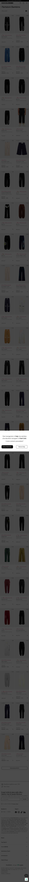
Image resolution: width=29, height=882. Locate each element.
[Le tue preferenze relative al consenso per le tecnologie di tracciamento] (26, 879)
